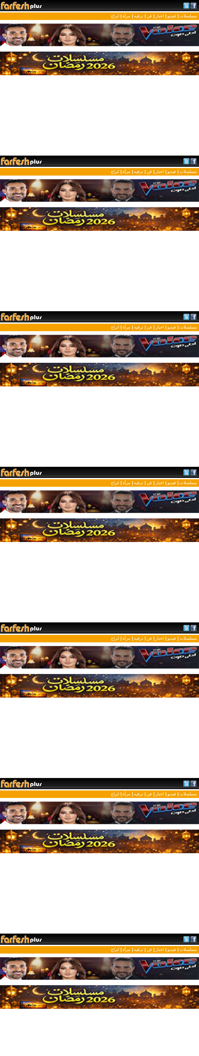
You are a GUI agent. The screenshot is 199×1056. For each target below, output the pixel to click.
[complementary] (99, 528)
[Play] (99, 528)
